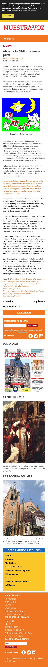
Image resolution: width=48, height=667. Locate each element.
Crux (7, 578)
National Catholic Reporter (17, 581)
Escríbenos (24, 312)
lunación (11, 291)
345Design (11, 661)
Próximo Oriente (19, 293)
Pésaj (10, 293)
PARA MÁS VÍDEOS (11, 306)
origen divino (33, 291)
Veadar (17, 296)
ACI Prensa (10, 585)
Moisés (24, 291)
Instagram (41, 336)
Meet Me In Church (14, 636)
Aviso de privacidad (28, 10)
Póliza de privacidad (14, 611)
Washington (11, 608)
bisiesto (22, 281)
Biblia (7, 46)
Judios (11, 288)
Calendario (10, 602)
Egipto (33, 281)
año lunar (36, 279)
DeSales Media (11, 627)
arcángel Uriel (13, 281)
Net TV (8, 624)
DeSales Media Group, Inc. (22, 658)
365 (23, 279)
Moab (17, 291)
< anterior (8, 301)
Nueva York (10, 599)
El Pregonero (11, 574)
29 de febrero (15, 279)
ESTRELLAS (12, 286)
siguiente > (39, 301)
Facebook (30, 336)
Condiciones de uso (15, 614)
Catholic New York (13, 567)
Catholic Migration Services (18, 633)
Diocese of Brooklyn (15, 630)
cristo (28, 281)
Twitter (36, 336)
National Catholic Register (17, 570)
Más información (23, 332)
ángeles (29, 279)
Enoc (19, 283)
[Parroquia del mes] (24, 508)
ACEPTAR (8, 16)
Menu (10, 39)
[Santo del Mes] (24, 432)
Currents (9, 559)
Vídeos (8, 605)
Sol (12, 296)
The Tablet (10, 563)
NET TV (8, 556)
